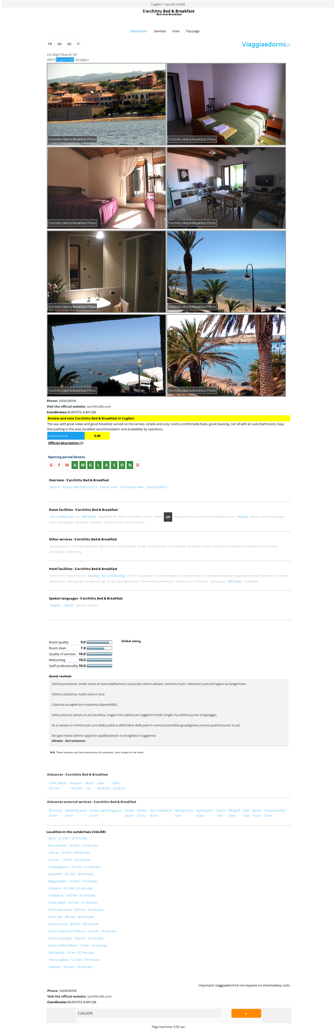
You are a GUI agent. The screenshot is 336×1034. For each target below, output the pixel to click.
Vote (175, 31)
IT (78, 44)
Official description (65, 443)
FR (50, 44)
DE (69, 44)
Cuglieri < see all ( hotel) (168, 4)
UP (168, 517)
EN (60, 44)
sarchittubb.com (79, 406)
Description (139, 31)
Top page (192, 31)
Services (160, 31)
